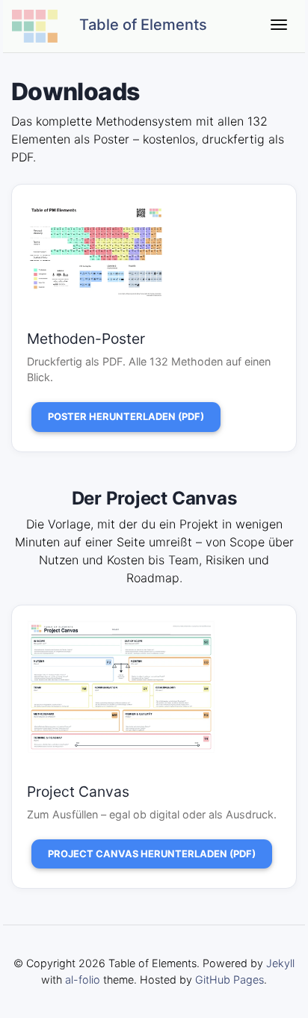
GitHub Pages (229, 979)
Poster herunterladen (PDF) (126, 416)
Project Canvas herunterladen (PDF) (152, 854)
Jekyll (280, 963)
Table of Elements (141, 25)
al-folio (82, 979)
